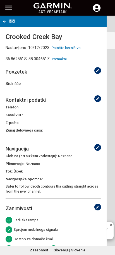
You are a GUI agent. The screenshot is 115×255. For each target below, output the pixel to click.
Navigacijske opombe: (24, 179)
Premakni (59, 59)
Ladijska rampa (26, 220)
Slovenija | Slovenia (69, 250)
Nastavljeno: (16, 47)
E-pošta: (12, 123)
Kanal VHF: (14, 115)
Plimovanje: (15, 164)
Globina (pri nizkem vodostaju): (31, 156)
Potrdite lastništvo (66, 48)
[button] (108, 229)
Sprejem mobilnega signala (36, 229)
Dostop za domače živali (34, 239)
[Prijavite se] (96, 11)
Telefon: (12, 107)
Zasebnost (39, 250)
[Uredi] (97, 70)
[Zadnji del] (4, 21)
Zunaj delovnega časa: (24, 130)
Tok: (9, 171)
